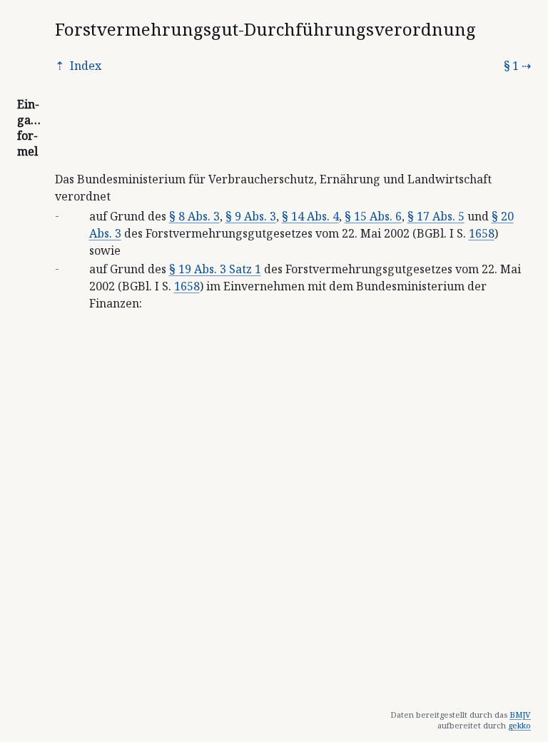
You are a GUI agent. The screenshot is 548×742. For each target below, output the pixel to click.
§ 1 (511, 65)
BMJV (520, 714)
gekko (519, 725)
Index (84, 65)
